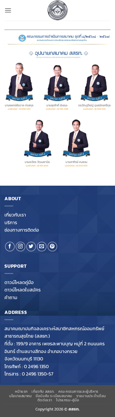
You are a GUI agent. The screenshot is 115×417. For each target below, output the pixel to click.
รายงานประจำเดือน (91, 396)
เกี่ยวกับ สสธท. (43, 391)
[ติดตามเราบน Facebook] (10, 246)
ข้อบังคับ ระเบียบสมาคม (54, 396)
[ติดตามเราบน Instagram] (20, 246)
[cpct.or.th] (57, 10)
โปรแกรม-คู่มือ (67, 400)
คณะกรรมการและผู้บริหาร (78, 391)
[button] (8, 10)
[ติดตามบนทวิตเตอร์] (31, 246)
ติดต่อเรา (44, 400)
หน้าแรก (21, 391)
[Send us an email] (42, 246)
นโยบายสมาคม (20, 396)
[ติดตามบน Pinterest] (52, 246)
